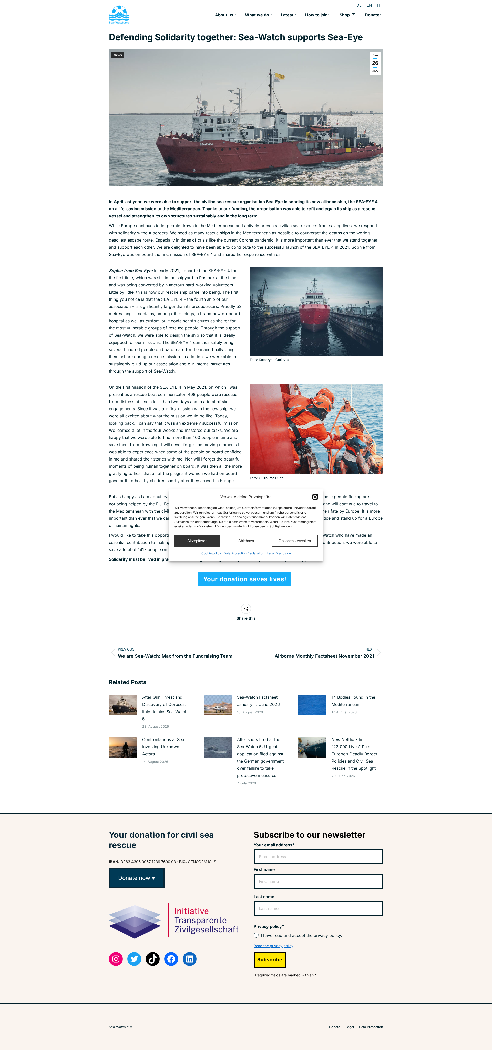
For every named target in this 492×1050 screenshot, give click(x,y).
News (118, 55)
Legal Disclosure (279, 553)
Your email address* (274, 844)
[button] (315, 496)
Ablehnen (246, 540)
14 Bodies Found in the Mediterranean (353, 701)
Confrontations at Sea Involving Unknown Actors (163, 746)
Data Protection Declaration (244, 553)
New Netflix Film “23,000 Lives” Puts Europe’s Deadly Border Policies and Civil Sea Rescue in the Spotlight (354, 754)
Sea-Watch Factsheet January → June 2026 (258, 701)
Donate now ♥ (136, 877)
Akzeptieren (197, 540)
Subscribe (269, 959)
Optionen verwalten (295, 540)
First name (264, 869)
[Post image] (123, 705)
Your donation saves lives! (244, 579)
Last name (264, 896)
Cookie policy (211, 553)
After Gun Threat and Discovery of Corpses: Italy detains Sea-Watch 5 (164, 708)
